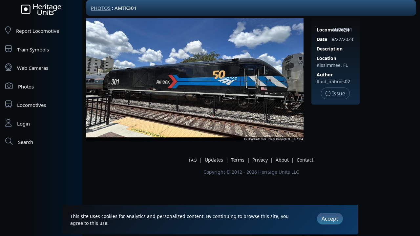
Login (23, 123)
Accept (330, 218)
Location (326, 58)
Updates (214, 160)
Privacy (260, 160)
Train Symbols (33, 49)
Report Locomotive (37, 31)
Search (25, 142)
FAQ (193, 160)
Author (325, 74)
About (282, 160)
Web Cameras (32, 68)
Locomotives (31, 105)
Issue (338, 93)
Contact (305, 160)
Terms (237, 160)
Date (322, 39)
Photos (26, 86)
